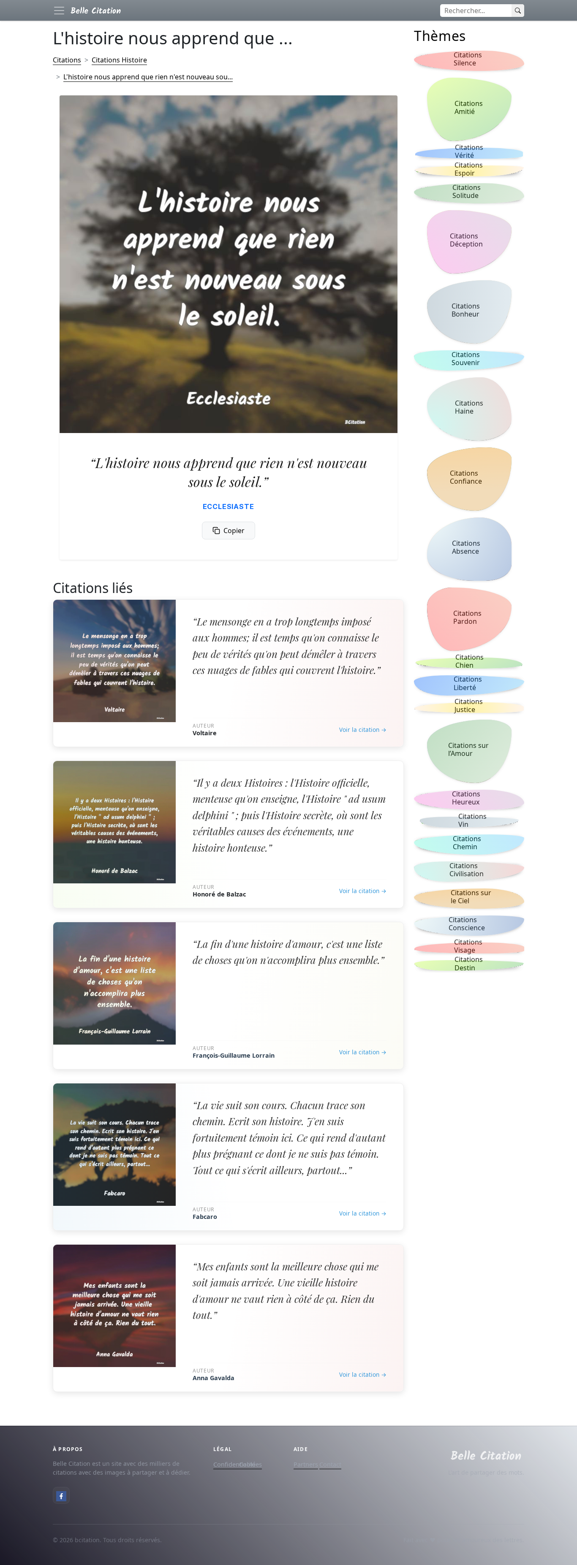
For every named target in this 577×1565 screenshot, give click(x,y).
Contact (330, 1464)
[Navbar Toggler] (59, 10)
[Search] (518, 10)
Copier (234, 530)
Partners (306, 1464)
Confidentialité (234, 1464)
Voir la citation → (362, 730)
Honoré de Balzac (219, 894)
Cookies (250, 1464)
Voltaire (205, 733)
